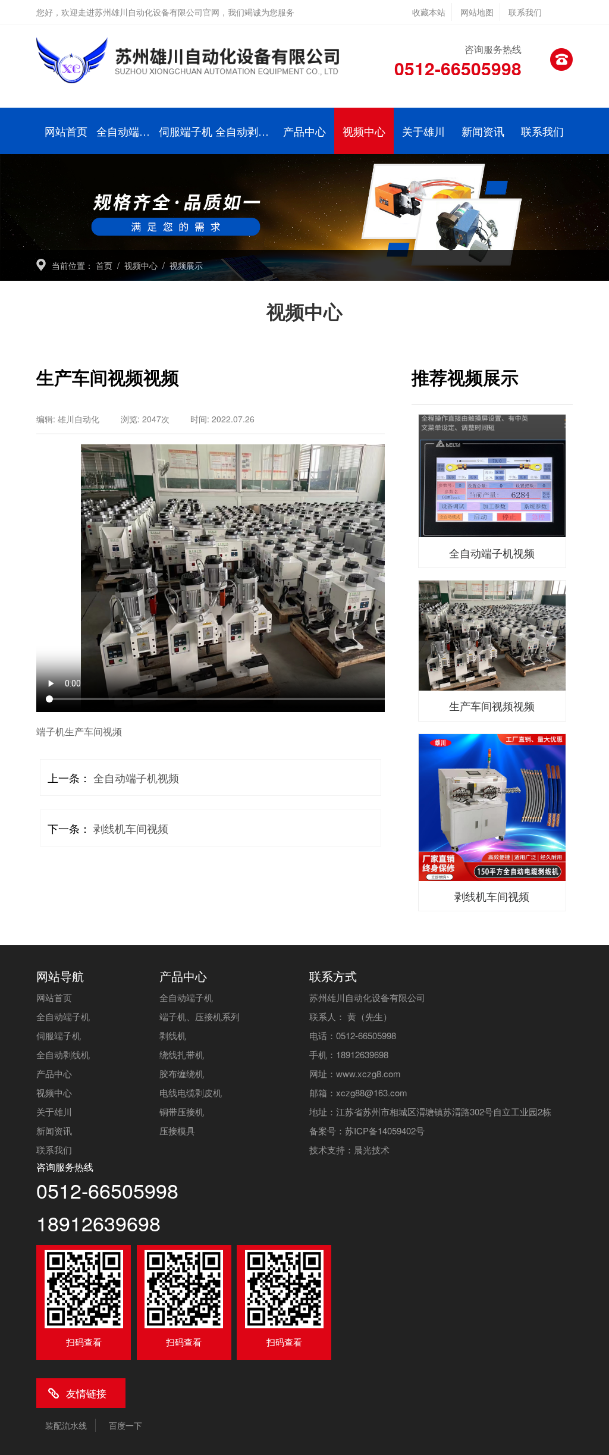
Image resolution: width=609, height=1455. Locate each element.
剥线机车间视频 (130, 828)
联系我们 (525, 12)
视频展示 (186, 265)
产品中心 (304, 131)
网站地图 (477, 12)
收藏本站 (428, 12)
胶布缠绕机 (181, 1073)
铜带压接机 (181, 1111)
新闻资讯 (483, 131)
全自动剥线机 (245, 131)
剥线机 (172, 1035)
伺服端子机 (185, 131)
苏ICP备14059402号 (385, 1130)
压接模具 (177, 1130)
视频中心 (364, 131)
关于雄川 (423, 131)
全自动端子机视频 (136, 777)
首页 (104, 265)
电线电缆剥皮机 (190, 1092)
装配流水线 (66, 1425)
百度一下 (125, 1425)
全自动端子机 (126, 131)
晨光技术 (372, 1149)
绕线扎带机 (181, 1054)
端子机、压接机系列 (199, 1016)
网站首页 (66, 131)
